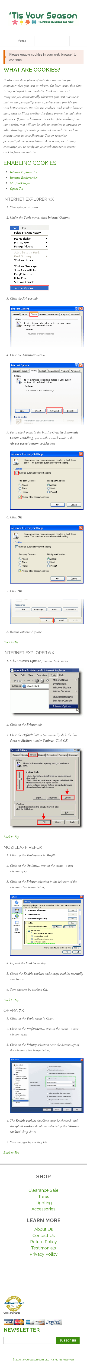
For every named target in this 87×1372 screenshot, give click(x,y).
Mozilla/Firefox (20, 183)
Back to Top (11, 642)
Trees (43, 1196)
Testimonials (43, 1248)
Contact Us (43, 1235)
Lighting (43, 1202)
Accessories (43, 1209)
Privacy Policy (44, 1254)
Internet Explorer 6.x (23, 177)
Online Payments (11, 1313)
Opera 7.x (16, 188)
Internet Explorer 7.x (23, 172)
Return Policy (43, 1241)
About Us (43, 1229)
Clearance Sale (43, 1190)
